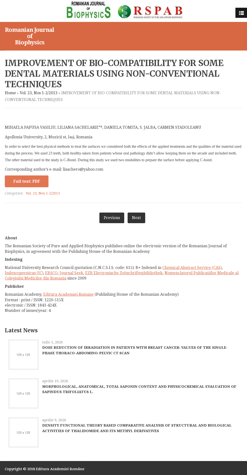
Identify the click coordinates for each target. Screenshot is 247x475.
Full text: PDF (26, 181)
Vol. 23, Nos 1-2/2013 (38, 93)
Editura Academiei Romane (68, 294)
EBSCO (51, 273)
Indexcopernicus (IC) (24, 273)
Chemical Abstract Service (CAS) (192, 267)
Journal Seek (71, 273)
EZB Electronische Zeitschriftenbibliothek (124, 273)
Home (10, 93)
